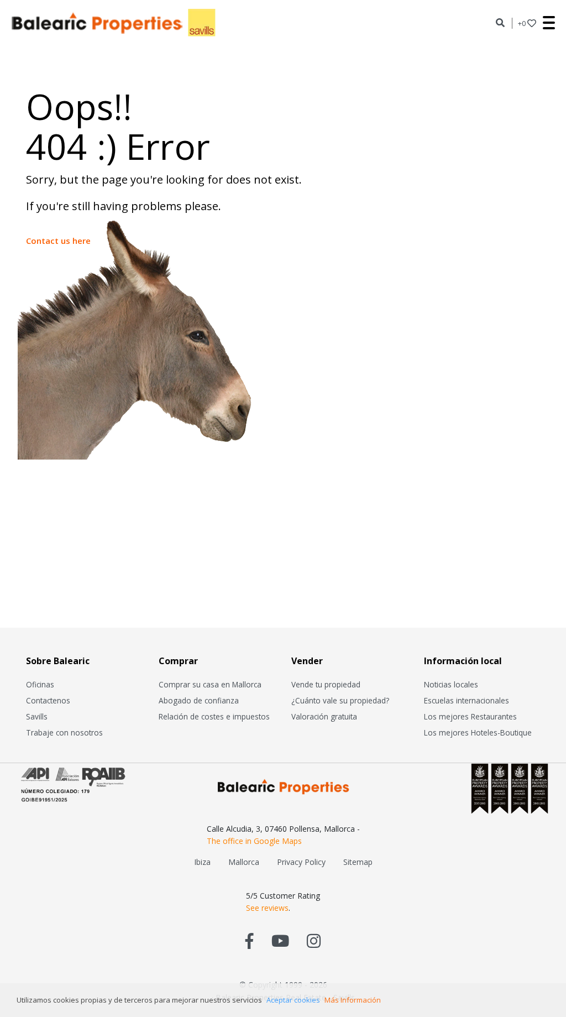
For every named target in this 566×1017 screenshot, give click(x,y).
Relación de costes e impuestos (214, 716)
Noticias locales (451, 684)
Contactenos (48, 700)
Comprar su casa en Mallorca (210, 684)
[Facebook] (249, 940)
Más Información (352, 1000)
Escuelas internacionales (466, 700)
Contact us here (58, 240)
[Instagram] (313, 940)
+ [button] (522, 23)
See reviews (267, 908)
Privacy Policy (301, 862)
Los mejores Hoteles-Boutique (478, 732)
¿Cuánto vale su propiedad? (340, 700)
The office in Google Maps (254, 841)
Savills (37, 716)
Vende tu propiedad (325, 684)
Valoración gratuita (324, 716)
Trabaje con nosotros (64, 732)
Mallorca (243, 862)
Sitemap (358, 862)
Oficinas (40, 684)
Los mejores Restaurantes (470, 716)
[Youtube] (280, 940)
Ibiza (202, 862)
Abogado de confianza (199, 700)
